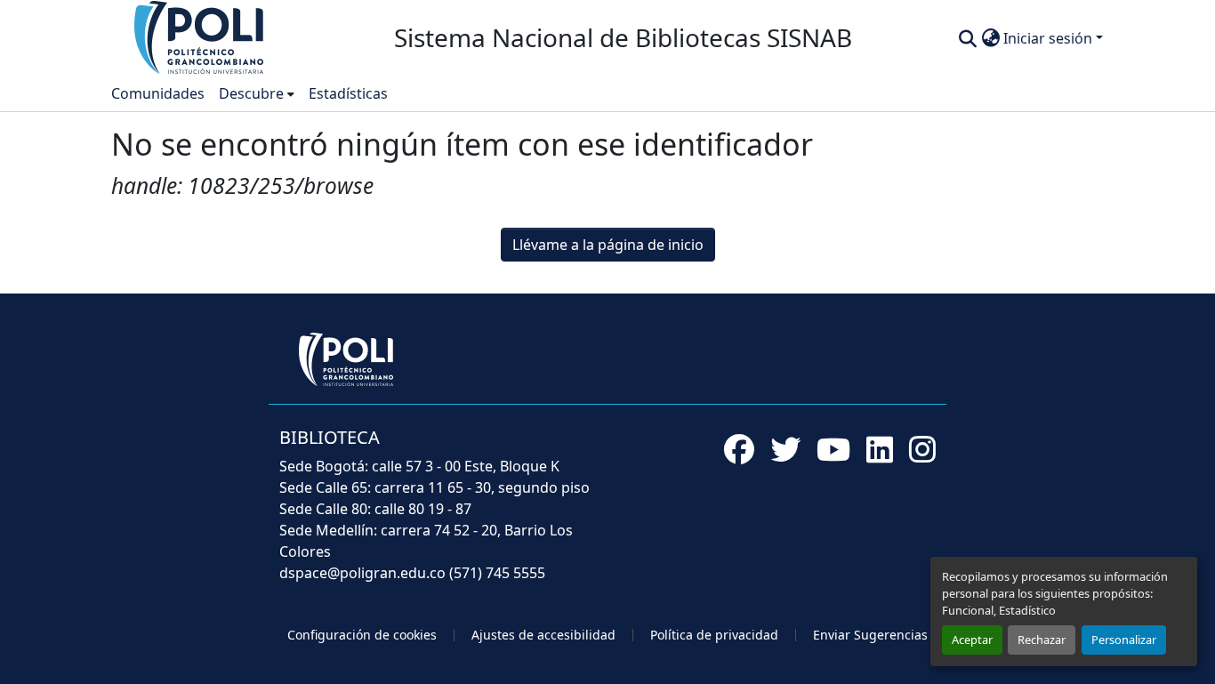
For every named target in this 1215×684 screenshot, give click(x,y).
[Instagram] (922, 449)
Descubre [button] (251, 93)
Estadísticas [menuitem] (348, 93)
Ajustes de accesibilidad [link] (543, 634)
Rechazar (1042, 640)
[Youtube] (833, 449)
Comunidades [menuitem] (158, 93)
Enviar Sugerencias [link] (870, 634)
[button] (200, 36)
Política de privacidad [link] (714, 634)
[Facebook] (739, 449)
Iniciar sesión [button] (1049, 38)
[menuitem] (256, 93)
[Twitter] (785, 449)
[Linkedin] (879, 449)
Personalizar (1123, 640)
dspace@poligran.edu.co (362, 573)
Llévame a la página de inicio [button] (608, 244)
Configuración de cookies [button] (362, 634)
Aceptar (972, 640)
